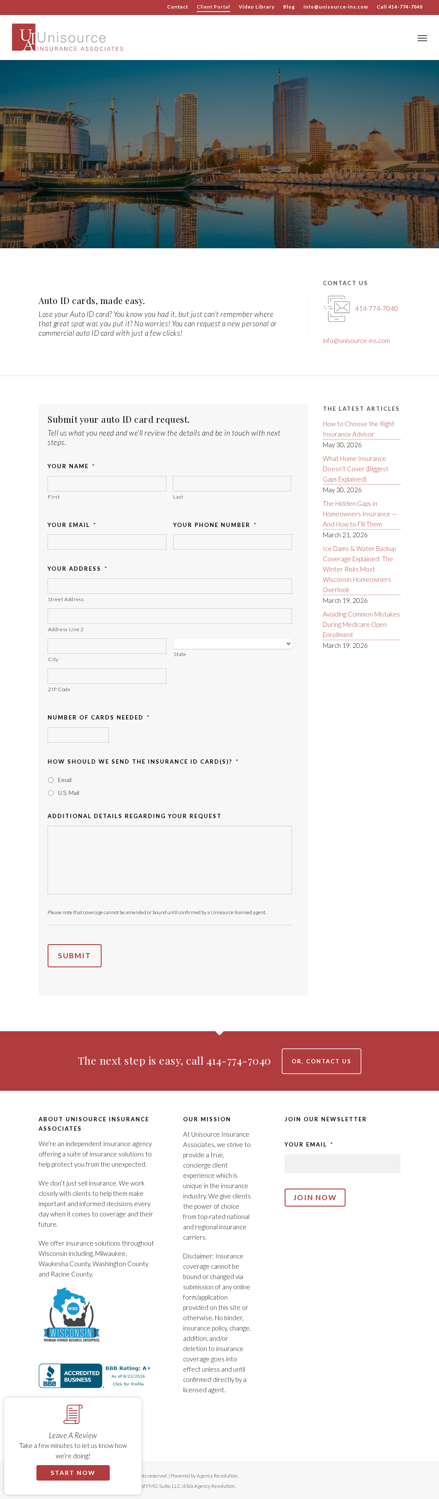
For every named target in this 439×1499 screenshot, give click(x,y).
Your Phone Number (215, 524)
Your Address (78, 568)
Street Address (66, 599)
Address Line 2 (66, 629)
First (54, 497)
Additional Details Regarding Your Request (135, 816)
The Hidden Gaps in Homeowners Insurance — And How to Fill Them (360, 514)
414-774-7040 (376, 308)
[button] (422, 37)
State (180, 654)
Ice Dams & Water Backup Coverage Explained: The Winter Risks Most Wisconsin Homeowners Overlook (359, 569)
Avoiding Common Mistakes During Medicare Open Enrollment (361, 624)
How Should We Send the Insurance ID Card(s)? (143, 761)
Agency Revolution (217, 1475)
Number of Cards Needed (99, 717)
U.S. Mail (68, 792)
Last (178, 497)
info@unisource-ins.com (356, 340)
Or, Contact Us (322, 1061)
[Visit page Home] (67, 37)
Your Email (72, 524)
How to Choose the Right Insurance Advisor (358, 429)
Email (65, 780)
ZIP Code (59, 689)
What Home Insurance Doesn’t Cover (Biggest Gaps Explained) (355, 469)
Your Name (71, 466)
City (53, 659)
